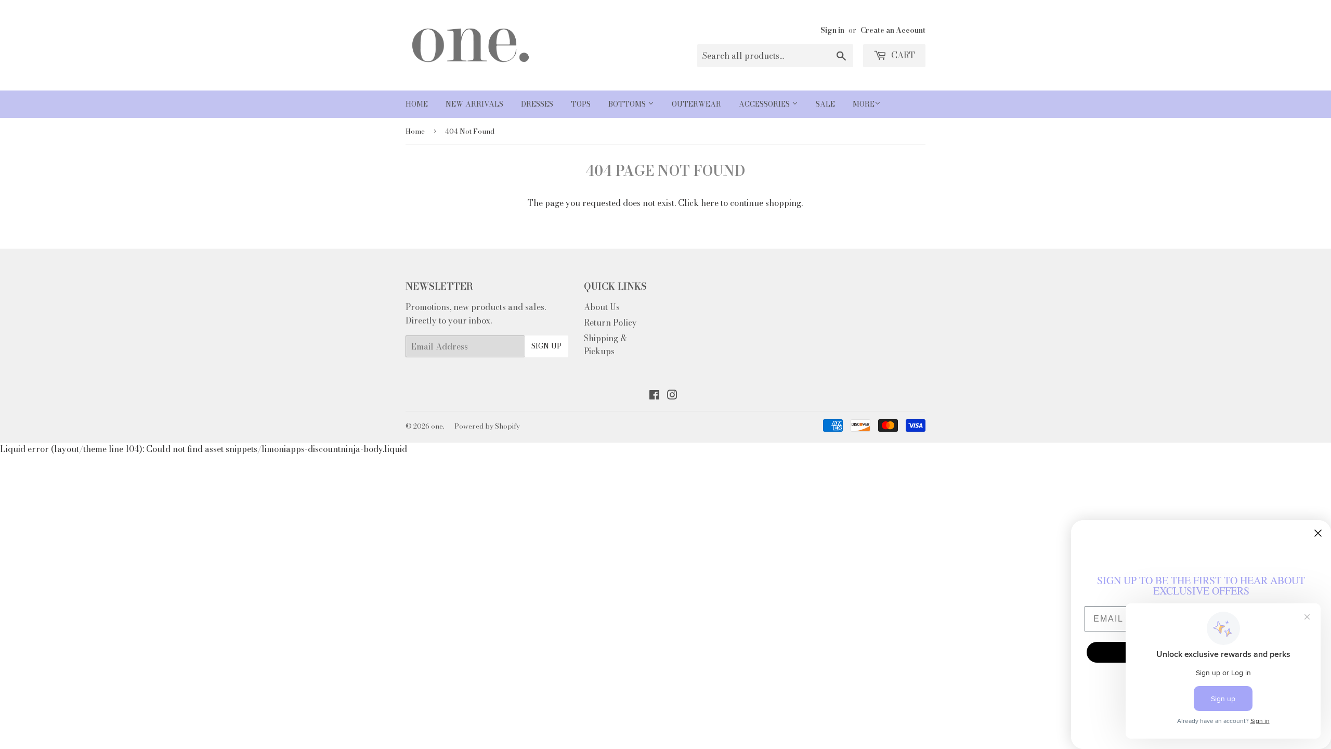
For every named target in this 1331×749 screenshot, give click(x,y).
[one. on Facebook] (654, 396)
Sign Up (546, 346)
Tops (581, 104)
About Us (602, 307)
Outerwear (696, 104)
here (710, 203)
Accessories (765, 104)
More (864, 104)
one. (438, 426)
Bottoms (628, 104)
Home (417, 104)
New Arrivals (474, 104)
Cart (902, 55)
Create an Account (892, 30)
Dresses (537, 104)
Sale (825, 104)
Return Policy (610, 322)
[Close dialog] (1318, 533)
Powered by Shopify (487, 426)
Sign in (832, 30)
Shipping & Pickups (605, 345)
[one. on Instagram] (672, 396)
